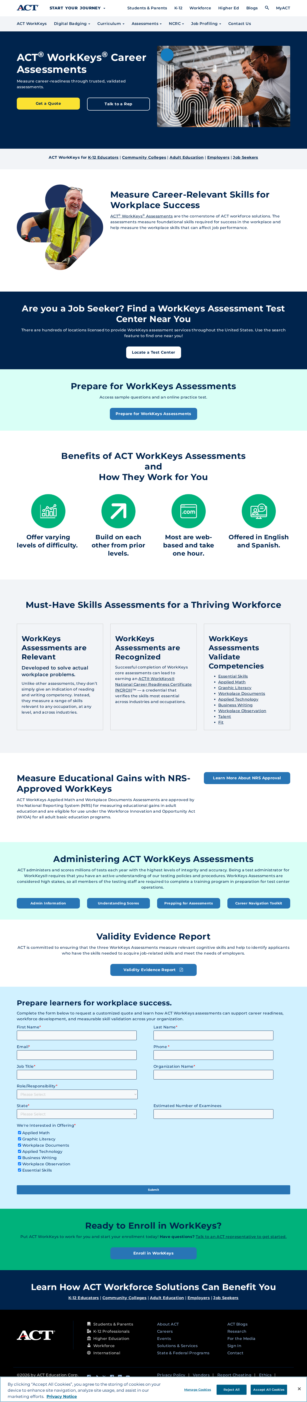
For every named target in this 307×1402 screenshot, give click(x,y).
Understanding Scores (118, 903)
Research (237, 1331)
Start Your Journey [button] (76, 8)
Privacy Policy (171, 1375)
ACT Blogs (237, 1324)
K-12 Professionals (111, 1331)
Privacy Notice (62, 1396)
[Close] (299, 1389)
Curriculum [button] (109, 23)
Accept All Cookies (268, 1389)
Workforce (200, 8)
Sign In (234, 1345)
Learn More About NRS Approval (247, 778)
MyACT (283, 8)
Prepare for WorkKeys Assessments (153, 413)
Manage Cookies (197, 1389)
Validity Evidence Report (150, 970)
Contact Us (239, 23)
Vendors (201, 1375)
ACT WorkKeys (32, 23)
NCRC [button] (175, 23)
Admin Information (48, 903)
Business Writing (235, 705)
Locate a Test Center (153, 352)
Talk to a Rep (118, 104)
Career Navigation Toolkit (258, 903)
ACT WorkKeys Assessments (141, 216)
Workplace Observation (242, 711)
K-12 (178, 8)
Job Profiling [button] (205, 23)
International (106, 1353)
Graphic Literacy (234, 688)
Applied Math (232, 682)
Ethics (265, 1375)
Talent (224, 716)
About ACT (168, 1324)
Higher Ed (228, 8)
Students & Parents (147, 8)
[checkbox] (152, 1151)
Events (164, 1338)
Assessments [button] (145, 23)
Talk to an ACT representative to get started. (241, 1236)
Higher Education (111, 1338)
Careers (165, 1331)
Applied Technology (238, 699)
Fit (221, 722)
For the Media (241, 1338)
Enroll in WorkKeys (153, 1253)
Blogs (252, 8)
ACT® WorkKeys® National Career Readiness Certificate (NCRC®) (153, 684)
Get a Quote (48, 103)
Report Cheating (234, 1375)
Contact (235, 1353)
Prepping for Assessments (188, 903)
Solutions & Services (177, 1345)
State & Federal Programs (183, 1353)
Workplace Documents (241, 693)
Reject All (232, 1389)
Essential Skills (233, 676)
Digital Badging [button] (71, 23)
